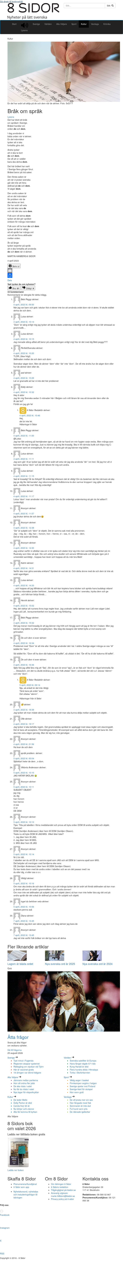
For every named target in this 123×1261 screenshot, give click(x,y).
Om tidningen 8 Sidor (61, 1184)
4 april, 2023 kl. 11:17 (24, 496)
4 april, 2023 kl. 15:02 (24, 605)
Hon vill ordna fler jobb (24, 1083)
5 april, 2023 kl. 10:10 (24, 772)
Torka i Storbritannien (80, 1072)
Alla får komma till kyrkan (25, 1111)
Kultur (84, 23)
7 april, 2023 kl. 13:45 (24, 920)
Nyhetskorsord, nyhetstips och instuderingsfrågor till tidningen (26, 1194)
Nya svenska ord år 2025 (60, 964)
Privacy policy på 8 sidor (62, 1198)
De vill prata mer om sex (81, 1099)
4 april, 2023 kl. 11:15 (24, 476)
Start (14, 23)
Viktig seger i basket (79, 1080)
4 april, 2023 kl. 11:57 (24, 513)
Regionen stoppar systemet (27, 1063)
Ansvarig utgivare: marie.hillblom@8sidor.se (63, 1194)
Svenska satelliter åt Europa (83, 1060)
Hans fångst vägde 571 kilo (83, 1063)
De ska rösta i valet (23, 1086)
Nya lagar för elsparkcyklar (26, 1092)
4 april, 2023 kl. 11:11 (24, 458)
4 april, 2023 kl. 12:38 (24, 527)
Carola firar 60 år (22, 1105)
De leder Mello (20, 1099)
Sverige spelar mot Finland (82, 1086)
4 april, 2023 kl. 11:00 (24, 435)
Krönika (107, 23)
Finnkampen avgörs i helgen (83, 1083)
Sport (73, 23)
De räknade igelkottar (80, 1111)
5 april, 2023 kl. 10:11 (24, 786)
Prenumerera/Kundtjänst (25, 1184)
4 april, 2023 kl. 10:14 (24, 321)
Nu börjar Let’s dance (24, 1108)
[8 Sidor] (33, 18)
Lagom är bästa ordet (20, 964)
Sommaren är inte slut (80, 1105)
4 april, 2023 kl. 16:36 (24, 664)
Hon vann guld (77, 1092)
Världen (48, 23)
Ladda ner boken (16, 1170)
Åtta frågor (18, 1037)
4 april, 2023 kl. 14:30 (24, 547)
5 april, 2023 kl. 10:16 (24, 883)
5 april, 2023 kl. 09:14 (30, 684)
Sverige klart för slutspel (81, 1089)
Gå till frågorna (15, 1049)
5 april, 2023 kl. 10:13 (24, 821)
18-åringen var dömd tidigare (27, 1072)
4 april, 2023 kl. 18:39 (24, 709)
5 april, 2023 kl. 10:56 (24, 906)
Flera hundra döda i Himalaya (84, 1069)
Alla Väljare (61, 23)
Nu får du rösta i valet (24, 1089)
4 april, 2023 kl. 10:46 (30, 415)
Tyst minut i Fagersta (23, 1060)
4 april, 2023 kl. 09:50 (24, 304)
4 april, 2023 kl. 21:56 (24, 744)
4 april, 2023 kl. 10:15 (24, 338)
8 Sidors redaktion (59, 1187)
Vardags (95, 23)
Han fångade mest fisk (80, 1102)
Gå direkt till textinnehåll (11, 1)
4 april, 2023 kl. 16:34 (24, 643)
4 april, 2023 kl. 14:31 (24, 568)
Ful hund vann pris (78, 1108)
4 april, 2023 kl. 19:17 (24, 723)
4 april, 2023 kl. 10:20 (24, 353)
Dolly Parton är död (23, 1102)
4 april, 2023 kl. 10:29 (24, 377)
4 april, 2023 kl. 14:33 (24, 585)
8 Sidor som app (21, 1187)
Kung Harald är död (79, 1066)
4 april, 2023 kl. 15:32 (24, 622)
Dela (10, 280)
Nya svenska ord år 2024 (97, 964)
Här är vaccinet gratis (24, 1069)
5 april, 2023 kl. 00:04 (24, 758)
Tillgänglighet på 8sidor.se (63, 1190)
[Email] (62, 270)
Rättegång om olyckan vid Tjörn (29, 1066)
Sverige (36, 23)
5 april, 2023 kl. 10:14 (24, 854)
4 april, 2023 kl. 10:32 (24, 392)
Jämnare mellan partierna (26, 1080)
